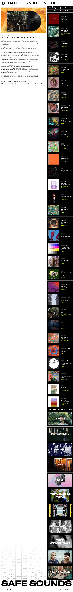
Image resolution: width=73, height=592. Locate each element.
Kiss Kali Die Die (27, 83)
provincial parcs (41, 83)
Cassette (63, 59)
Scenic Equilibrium (8, 50)
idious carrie (20, 83)
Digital (62, 21)
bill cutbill (6, 83)
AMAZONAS (10, 65)
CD (64, 33)
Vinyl (35, 83)
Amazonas (11, 83)
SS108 (15, 83)
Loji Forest (68, 326)
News (2, 35)
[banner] (36, 3)
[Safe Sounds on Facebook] (60, 7)
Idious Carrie (10, 52)
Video (66, 21)
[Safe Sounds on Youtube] (49, 7)
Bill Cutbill (6, 59)
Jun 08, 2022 (6, 35)
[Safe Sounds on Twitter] (70, 7)
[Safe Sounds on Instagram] (55, 7)
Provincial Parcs (11, 47)
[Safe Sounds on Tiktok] (65, 7)
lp (32, 83)
